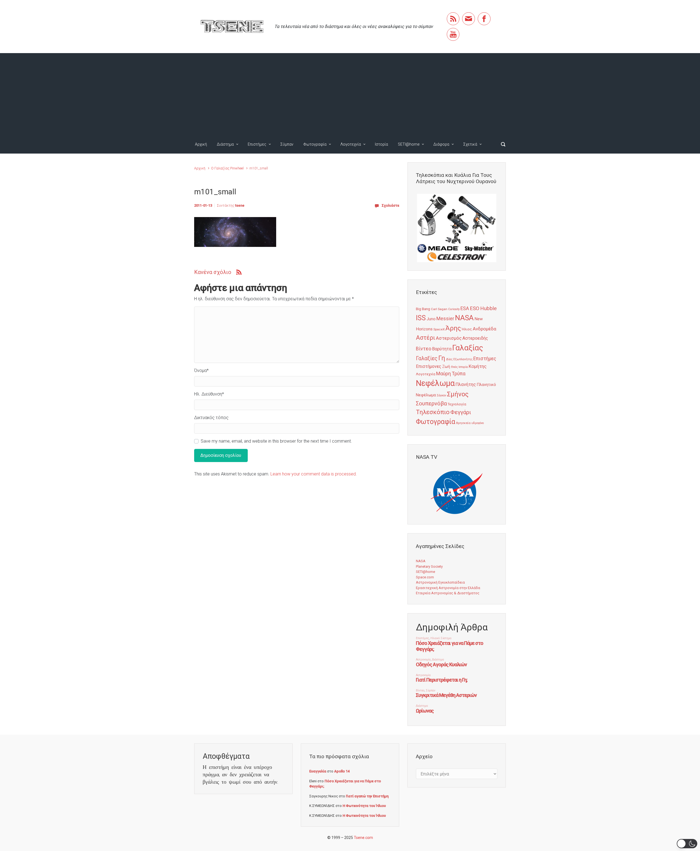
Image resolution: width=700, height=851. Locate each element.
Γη (441, 358)
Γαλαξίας (467, 347)
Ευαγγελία (317, 771)
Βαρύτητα (441, 348)
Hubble (488, 308)
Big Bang (423, 309)
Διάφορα (441, 144)
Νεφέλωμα (435, 383)
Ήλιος (467, 329)
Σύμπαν (286, 144)
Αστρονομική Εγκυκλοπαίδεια (440, 582)
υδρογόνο (477, 423)
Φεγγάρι (460, 412)
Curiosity (454, 309)
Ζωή (446, 366)
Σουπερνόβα (431, 403)
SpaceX (439, 329)
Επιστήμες (257, 144)
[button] (687, 843)
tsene (239, 205)
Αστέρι (425, 337)
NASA (464, 317)
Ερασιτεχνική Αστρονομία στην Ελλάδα (448, 588)
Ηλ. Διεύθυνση (209, 394)
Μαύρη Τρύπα (450, 373)
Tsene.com (363, 837)
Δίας (449, 359)
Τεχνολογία (457, 404)
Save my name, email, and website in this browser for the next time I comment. (276, 441)
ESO (474, 308)
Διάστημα (225, 144)
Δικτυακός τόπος (211, 417)
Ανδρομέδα (484, 328)
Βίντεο (423, 348)
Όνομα (201, 370)
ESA (464, 308)
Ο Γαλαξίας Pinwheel (227, 168)
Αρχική (201, 144)
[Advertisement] (350, 94)
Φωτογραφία (314, 144)
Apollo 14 (341, 771)
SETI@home (408, 144)
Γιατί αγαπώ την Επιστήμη (367, 796)
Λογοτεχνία (350, 144)
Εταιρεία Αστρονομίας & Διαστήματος (447, 593)
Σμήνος (457, 394)
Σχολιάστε (390, 205)
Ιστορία (381, 144)
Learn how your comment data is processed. (313, 474)
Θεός (454, 367)
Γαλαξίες (427, 358)
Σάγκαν (441, 395)
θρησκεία (463, 423)
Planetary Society (429, 566)
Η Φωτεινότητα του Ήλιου (364, 806)
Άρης (453, 328)
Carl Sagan (439, 309)
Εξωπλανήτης (462, 359)
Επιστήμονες (428, 366)
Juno (431, 318)
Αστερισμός (449, 338)
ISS (421, 318)
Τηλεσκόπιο (433, 412)
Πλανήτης (466, 384)
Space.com (425, 577)
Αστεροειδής (475, 338)
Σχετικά (470, 144)
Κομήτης (477, 366)
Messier (445, 318)
